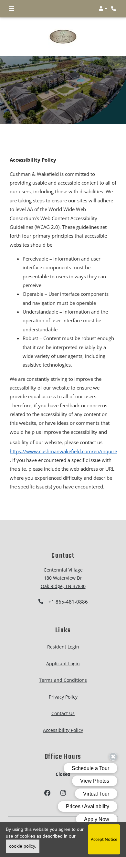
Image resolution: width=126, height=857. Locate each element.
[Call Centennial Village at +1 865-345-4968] (114, 9)
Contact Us (63, 713)
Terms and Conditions (63, 680)
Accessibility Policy (63, 730)
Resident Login (63, 646)
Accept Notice (104, 839)
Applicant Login (63, 663)
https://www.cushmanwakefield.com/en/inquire (63, 451)
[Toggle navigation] (11, 9)
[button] (103, 9)
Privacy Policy (63, 696)
